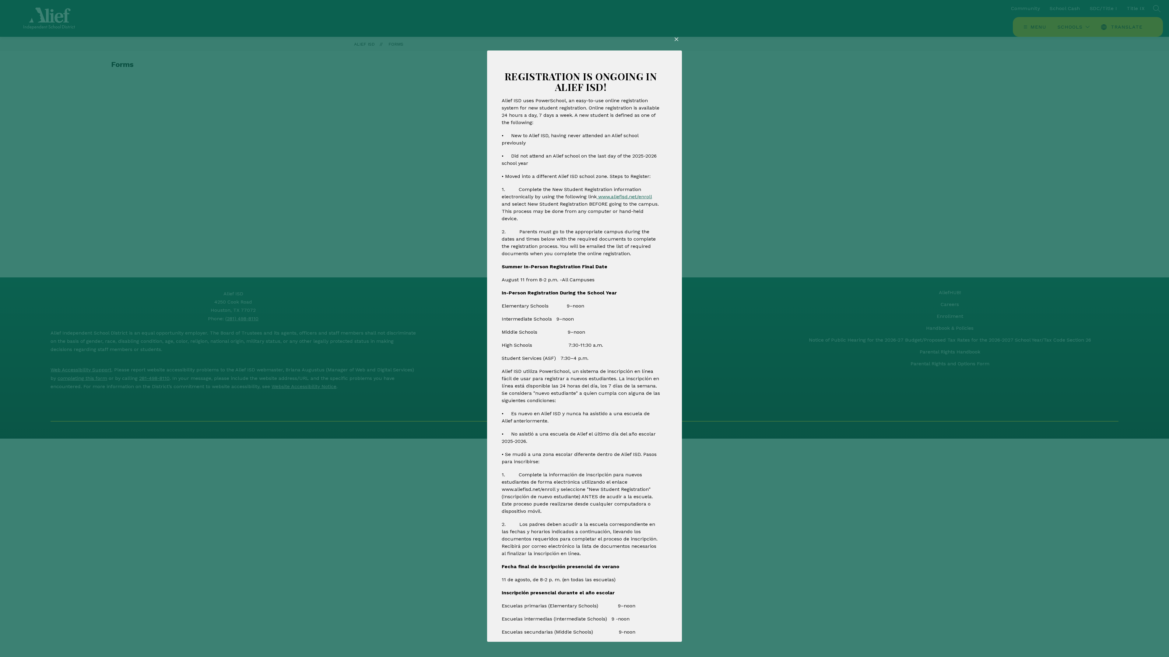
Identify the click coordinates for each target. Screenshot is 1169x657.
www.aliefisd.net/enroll (624, 197)
